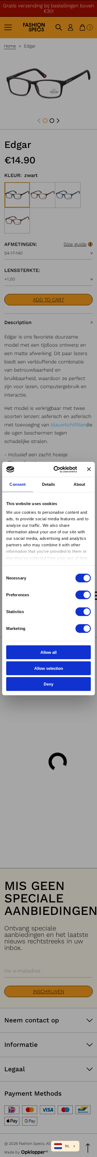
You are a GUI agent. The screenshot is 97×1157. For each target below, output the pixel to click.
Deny (48, 684)
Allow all (48, 652)
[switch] (83, 595)
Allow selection (48, 668)
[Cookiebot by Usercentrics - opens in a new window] (57, 469)
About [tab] (79, 484)
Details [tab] (48, 484)
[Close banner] (89, 469)
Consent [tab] (17, 484)
